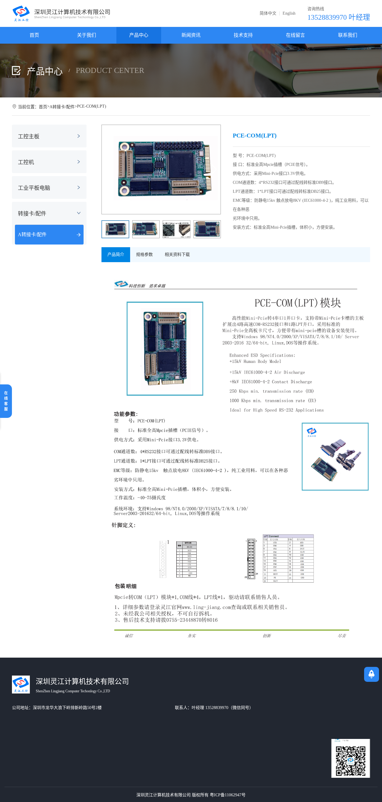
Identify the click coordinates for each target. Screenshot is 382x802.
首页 (34, 35)
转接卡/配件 (32, 214)
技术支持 (243, 35)
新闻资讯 (191, 35)
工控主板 (28, 137)
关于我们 (86, 35)
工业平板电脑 (34, 188)
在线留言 (295, 35)
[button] (214, 169)
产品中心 (138, 35)
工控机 (26, 162)
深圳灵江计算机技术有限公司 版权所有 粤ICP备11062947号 (191, 795)
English (289, 13)
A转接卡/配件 (62, 107)
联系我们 (347, 35)
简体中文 (268, 13)
